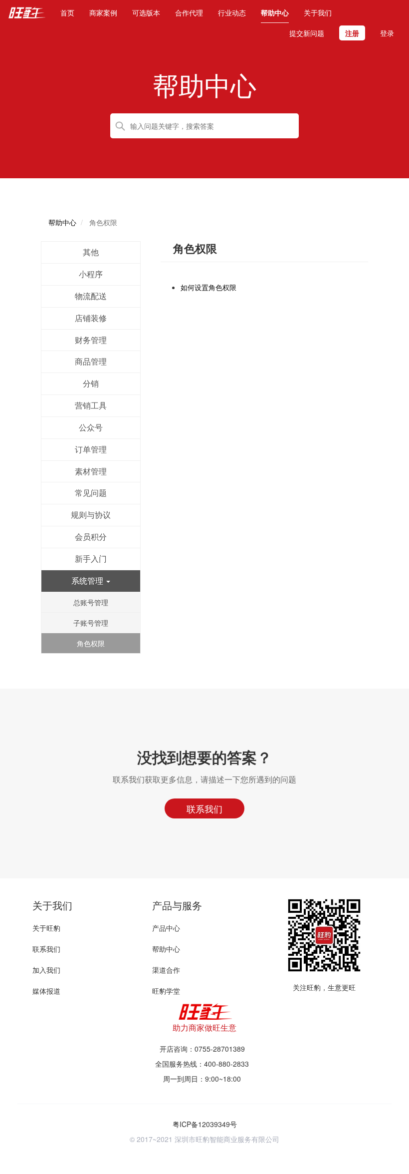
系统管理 (88, 580)
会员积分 (91, 536)
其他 (91, 252)
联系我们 (46, 949)
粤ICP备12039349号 (205, 1124)
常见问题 (91, 492)
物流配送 (91, 296)
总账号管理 (90, 602)
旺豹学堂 (166, 991)
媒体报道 (46, 991)
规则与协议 (91, 514)
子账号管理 (90, 623)
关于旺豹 (46, 928)
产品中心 (166, 928)
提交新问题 (306, 33)
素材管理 (91, 471)
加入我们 (46, 970)
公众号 (91, 427)
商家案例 (103, 12)
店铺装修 (91, 318)
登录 (387, 33)
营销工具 (91, 405)
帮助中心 (275, 12)
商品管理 (91, 361)
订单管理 (91, 449)
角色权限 (91, 643)
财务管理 (91, 340)
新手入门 (91, 558)
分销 (91, 383)
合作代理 (189, 12)
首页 (67, 12)
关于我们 (318, 12)
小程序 (91, 274)
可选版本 (146, 12)
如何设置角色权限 (208, 287)
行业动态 (232, 12)
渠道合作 (166, 970)
